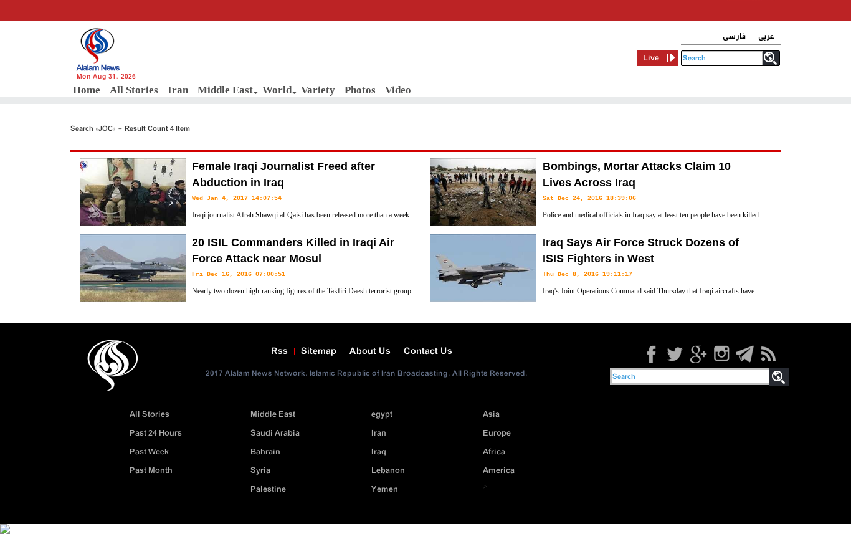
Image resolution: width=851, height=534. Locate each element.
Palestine (268, 489)
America (499, 470)
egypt (381, 414)
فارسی (734, 36)
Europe (497, 433)
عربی (766, 36)
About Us (370, 351)
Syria (260, 470)
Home (86, 90)
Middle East (225, 90)
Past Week (149, 452)
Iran (178, 90)
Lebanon (388, 470)
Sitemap (318, 351)
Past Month (151, 470)
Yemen (384, 489)
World (277, 90)
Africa (494, 452)
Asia (491, 414)
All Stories (134, 90)
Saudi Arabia (275, 433)
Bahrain (265, 452)
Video (398, 90)
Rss (279, 351)
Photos (360, 90)
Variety (318, 90)
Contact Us (428, 351)
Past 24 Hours (156, 433)
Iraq (378, 452)
